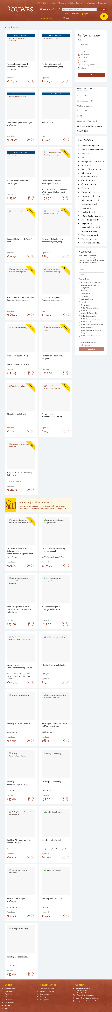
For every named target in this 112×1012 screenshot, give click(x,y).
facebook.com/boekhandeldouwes (87, 998)
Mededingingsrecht (90, 219)
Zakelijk (71, 3)
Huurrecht (86, 208)
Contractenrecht (89, 184)
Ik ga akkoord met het (88, 344)
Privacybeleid (44, 1000)
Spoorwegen (85, 305)
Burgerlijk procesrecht (91, 169)
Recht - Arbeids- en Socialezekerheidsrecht (89, 312)
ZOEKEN (101, 9)
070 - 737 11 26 (42, 3)
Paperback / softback (88, 65)
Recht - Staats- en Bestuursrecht (92, 325)
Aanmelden (91, 349)
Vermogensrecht (88, 238)
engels (86, 14)
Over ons (79, 3)
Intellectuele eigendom (92, 215)
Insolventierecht (88, 212)
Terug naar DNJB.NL (90, 242)
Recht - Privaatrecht (87, 322)
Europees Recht (88, 192)
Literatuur (84, 296)
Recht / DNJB (9, 994)
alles (66, 14)
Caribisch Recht (88, 180)
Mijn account (101, 3)
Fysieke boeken (86, 58)
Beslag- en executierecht (92, 161)
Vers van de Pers (10, 988)
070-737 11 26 (61, 509)
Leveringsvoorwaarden (48, 997)
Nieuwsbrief (62, 3)
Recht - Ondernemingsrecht (90, 319)
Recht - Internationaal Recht (90, 336)
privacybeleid (85, 345)
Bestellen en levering (47, 991)
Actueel (53, 3)
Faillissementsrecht (90, 200)
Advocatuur (86, 153)
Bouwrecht (86, 165)
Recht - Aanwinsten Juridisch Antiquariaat (91, 332)
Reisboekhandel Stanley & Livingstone (90, 286)
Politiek (83, 302)
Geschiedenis (85, 293)
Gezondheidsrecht (89, 204)
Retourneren (44, 994)
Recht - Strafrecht (87, 328)
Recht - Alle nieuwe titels (89, 308)
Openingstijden (89, 3)
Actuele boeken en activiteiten (91, 282)
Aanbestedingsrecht (90, 145)
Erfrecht (85, 188)
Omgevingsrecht (89, 231)
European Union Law (91, 196)
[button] (91, 44)
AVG (83, 157)
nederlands (76, 14)
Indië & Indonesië (87, 299)
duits (67, 18)
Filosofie (84, 291)
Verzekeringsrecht (89, 235)
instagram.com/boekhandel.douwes (88, 1001)
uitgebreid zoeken (46, 18)
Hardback (84, 61)
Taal (79, 40)
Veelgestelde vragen (47, 988)
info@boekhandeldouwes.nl (44, 509)
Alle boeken (85, 54)
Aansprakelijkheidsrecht (92, 149)
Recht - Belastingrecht (88, 316)
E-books (83, 68)
